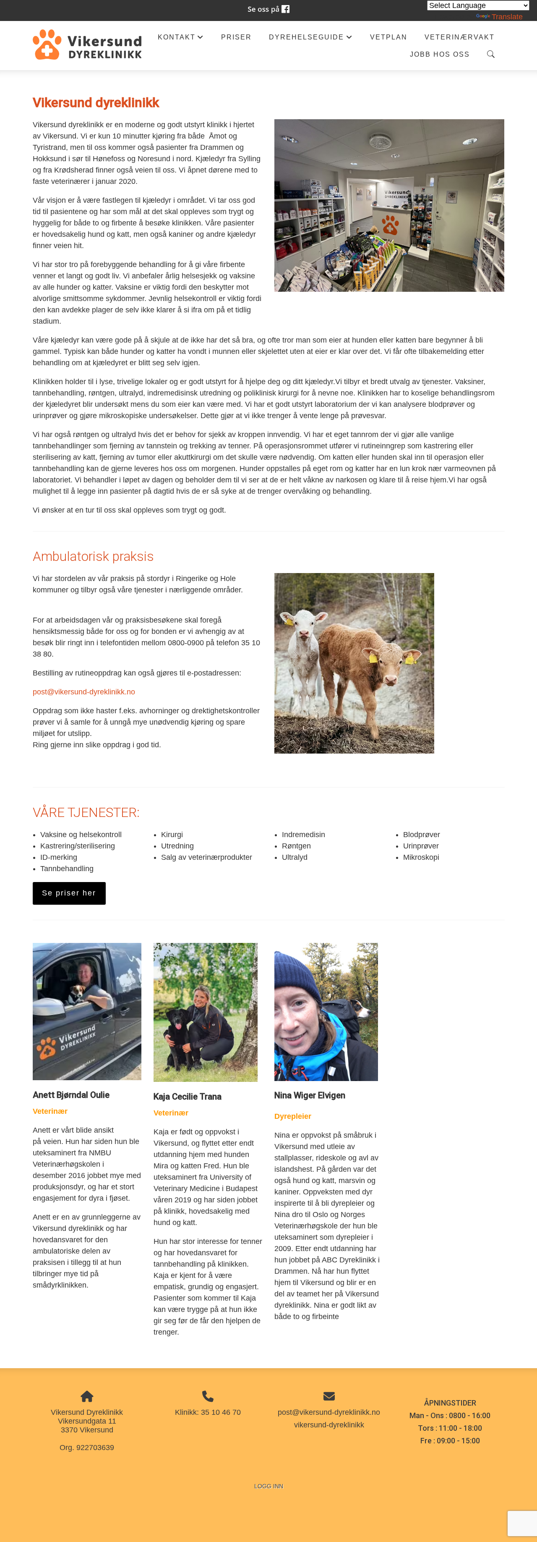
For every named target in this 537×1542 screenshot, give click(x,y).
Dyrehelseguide (310, 39)
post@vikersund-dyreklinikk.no (84, 692)
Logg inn (268, 1486)
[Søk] (491, 54)
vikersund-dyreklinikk (329, 1425)
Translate (507, 17)
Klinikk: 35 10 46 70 (208, 1412)
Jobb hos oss (440, 54)
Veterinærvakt (460, 37)
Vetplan (388, 37)
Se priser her (69, 893)
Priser (236, 37)
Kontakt (181, 39)
